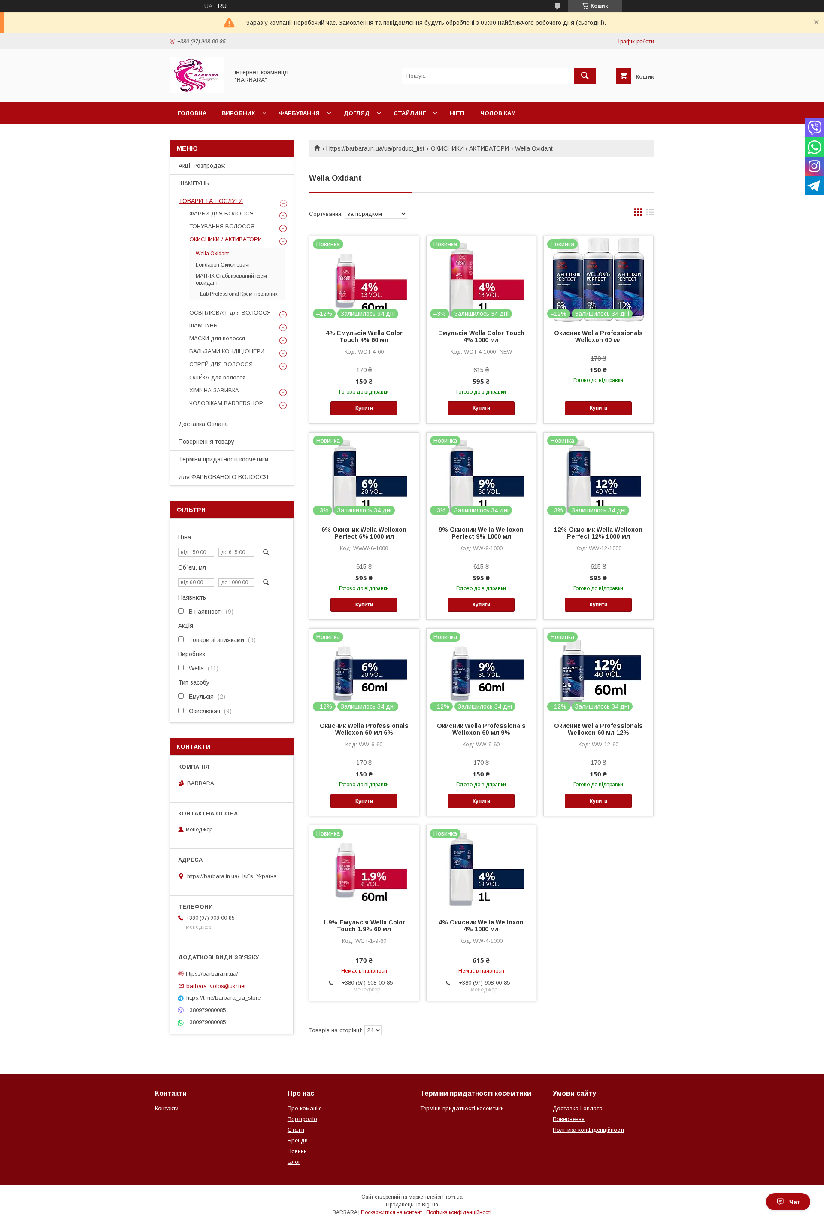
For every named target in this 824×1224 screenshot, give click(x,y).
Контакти (167, 1108)
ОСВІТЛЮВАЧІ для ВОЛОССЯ (230, 312)
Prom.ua (452, 1197)
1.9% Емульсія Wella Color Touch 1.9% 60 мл (364, 926)
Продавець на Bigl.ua (412, 1205)
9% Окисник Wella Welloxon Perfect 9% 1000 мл (481, 533)
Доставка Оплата (203, 424)
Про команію (305, 1108)
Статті (296, 1130)
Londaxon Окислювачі (223, 265)
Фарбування (299, 113)
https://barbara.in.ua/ (212, 973)
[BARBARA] (197, 91)
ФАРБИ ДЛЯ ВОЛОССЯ (221, 213)
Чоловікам (498, 113)
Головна (192, 113)
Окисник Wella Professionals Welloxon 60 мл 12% (598, 729)
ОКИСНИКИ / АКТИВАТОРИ (470, 148)
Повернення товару (206, 441)
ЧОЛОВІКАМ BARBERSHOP (226, 403)
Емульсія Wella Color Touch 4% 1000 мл (481, 336)
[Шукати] (585, 76)
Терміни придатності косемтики (462, 1108)
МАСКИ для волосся (217, 338)
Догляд (357, 113)
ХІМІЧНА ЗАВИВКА (214, 390)
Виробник (238, 113)
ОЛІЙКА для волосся (217, 377)
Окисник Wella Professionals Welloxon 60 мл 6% (364, 729)
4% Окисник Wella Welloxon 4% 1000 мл (481, 926)
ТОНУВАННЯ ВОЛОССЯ (221, 226)
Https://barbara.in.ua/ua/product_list (375, 148)
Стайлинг (410, 113)
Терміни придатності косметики (223, 459)
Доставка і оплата (578, 1108)
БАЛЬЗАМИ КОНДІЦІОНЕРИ (226, 351)
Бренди (298, 1140)
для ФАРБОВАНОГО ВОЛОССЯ (223, 476)
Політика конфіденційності (588, 1130)
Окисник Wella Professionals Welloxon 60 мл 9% (481, 729)
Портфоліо (302, 1119)
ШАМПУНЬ (194, 183)
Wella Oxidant (212, 254)
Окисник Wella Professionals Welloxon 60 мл (598, 336)
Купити (364, 408)
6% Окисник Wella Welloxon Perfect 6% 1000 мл (363, 533)
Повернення (569, 1119)
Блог (294, 1162)
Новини (297, 1151)
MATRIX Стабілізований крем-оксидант (232, 279)
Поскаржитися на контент (391, 1212)
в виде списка (650, 214)
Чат (794, 1201)
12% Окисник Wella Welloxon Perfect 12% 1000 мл (598, 533)
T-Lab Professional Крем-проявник (236, 294)
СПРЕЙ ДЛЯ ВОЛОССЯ (221, 364)
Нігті (457, 113)
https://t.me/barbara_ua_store (223, 997)
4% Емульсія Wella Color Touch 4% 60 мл (364, 336)
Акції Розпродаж (202, 165)
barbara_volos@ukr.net (215, 985)
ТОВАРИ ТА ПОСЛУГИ (211, 200)
